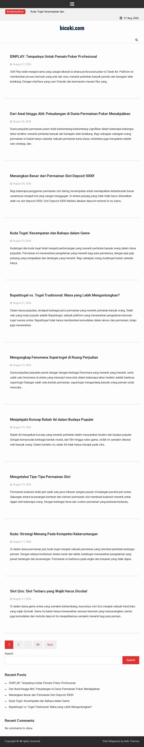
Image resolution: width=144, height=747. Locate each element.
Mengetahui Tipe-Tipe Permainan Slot (40, 477)
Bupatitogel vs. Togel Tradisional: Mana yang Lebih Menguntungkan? (65, 295)
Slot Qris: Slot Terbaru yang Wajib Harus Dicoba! (48, 591)
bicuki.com (72, 28)
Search (9, 653)
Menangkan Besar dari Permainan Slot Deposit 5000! (52, 176)
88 (38, 644)
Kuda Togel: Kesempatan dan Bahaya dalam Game (50, 233)
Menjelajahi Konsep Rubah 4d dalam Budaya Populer (52, 419)
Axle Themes (131, 741)
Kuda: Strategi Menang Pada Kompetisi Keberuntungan (54, 534)
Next (50, 644)
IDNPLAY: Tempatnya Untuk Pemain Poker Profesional (53, 56)
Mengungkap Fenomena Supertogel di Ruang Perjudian (54, 357)
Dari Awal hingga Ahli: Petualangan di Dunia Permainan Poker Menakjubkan (70, 114)
